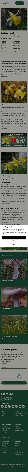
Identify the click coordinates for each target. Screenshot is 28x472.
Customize (14, 240)
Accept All (14, 237)
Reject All (14, 244)
